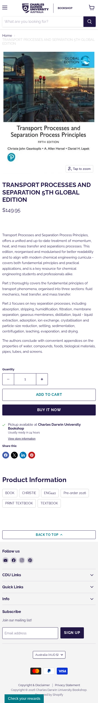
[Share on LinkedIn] (23, 455)
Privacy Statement (67, 685)
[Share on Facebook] (5, 455)
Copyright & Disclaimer (34, 685)
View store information (22, 438)
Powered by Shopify (49, 694)
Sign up (72, 632)
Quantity (8, 369)
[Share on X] (14, 455)
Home (7, 36)
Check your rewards (24, 698)
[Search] (89, 21)
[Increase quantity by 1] (42, 379)
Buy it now (49, 410)
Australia (47, 654)
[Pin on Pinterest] (31, 455)
